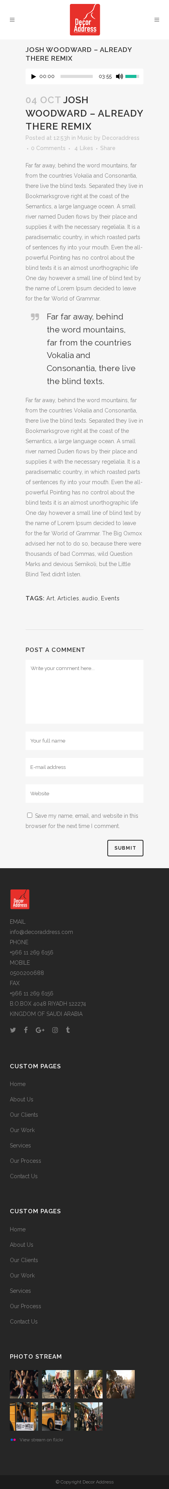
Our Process (25, 1161)
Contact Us (24, 1176)
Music (84, 138)
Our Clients (24, 1115)
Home (18, 1084)
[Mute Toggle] (119, 76)
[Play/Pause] (33, 76)
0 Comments (48, 148)
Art (50, 598)
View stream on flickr (41, 1440)
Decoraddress (121, 138)
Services (20, 1145)
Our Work (22, 1130)
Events (110, 598)
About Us (21, 1099)
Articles (68, 598)
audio (90, 598)
